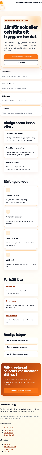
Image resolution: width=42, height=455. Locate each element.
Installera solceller (10, 447)
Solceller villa (8, 433)
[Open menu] (2, 7)
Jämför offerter (9, 428)
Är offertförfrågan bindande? (17, 347)
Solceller (7, 444)
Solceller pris (11, 286)
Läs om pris (21, 62)
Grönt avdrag (11, 301)
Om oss (6, 451)
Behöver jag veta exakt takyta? (18, 354)
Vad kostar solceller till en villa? (18, 340)
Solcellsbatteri (11, 315)
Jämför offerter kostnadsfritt (21, 57)
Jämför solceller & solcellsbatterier (28, 3)
